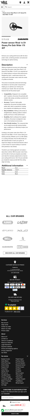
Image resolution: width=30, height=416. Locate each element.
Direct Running (5, 363)
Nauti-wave (4, 383)
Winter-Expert (20, 383)
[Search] (6, 7)
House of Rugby (6, 377)
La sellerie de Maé (6, 379)
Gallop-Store (5, 371)
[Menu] (2, 7)
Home (3, 11)
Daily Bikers (4, 361)
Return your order (15, 301)
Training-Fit (19, 375)
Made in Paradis (6, 381)
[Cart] (28, 2)
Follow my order (6, 327)
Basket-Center (5, 359)
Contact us (15, 267)
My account (4, 323)
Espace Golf (5, 367)
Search (9, 7)
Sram (5, 39)
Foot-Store (4, 369)
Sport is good (20, 373)
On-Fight (3, 385)
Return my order (6, 329)
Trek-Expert (19, 377)
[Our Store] (20, 2)
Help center (4, 325)
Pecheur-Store (20, 361)
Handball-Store (5, 375)
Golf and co (4, 373)
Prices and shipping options (9, 348)
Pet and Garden (20, 363)
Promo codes (5, 331)
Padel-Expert (19, 359)
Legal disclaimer (6, 344)
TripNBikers (19, 381)
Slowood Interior (20, 365)
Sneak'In (18, 369)
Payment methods (6, 346)
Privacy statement (6, 350)
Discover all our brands (15, 253)
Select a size (15, 413)
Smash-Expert (20, 367)
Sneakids (18, 371)
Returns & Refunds (7, 342)
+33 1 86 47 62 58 (15, 272)
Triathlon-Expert (20, 379)
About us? (4, 337)
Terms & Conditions (7, 340)
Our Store (4, 352)
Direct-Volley (5, 365)
